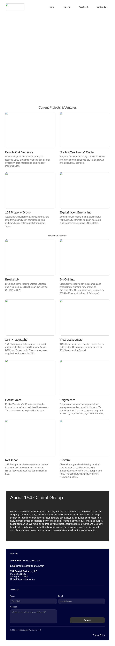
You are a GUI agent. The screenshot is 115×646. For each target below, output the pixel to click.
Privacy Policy (99, 635)
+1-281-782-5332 (31, 560)
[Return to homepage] (15, 7)
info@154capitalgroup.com (30, 566)
